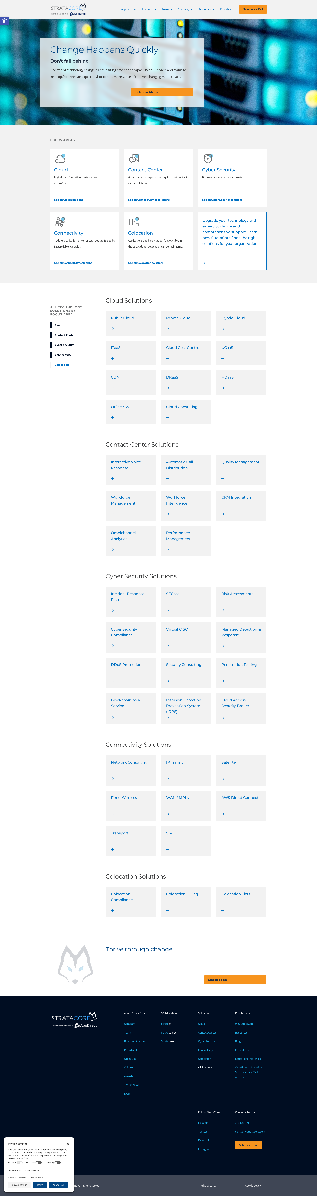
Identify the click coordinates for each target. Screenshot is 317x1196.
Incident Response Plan (127, 597)
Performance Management (178, 536)
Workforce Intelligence (176, 500)
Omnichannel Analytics (123, 536)
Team (165, 9)
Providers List (132, 1050)
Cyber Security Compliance (124, 632)
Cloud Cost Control (183, 347)
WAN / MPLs (177, 797)
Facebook (204, 1140)
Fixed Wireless (124, 797)
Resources (204, 9)
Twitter (202, 1131)
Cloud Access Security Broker (235, 703)
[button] (4, 21)
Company (183, 9)
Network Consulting (129, 762)
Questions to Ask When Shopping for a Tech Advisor (248, 1072)
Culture (128, 1067)
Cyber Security (64, 345)
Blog (238, 1041)
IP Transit (174, 762)
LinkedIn (203, 1123)
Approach (126, 9)
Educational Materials (248, 1059)
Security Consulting (183, 664)
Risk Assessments (237, 594)
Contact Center (65, 335)
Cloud (58, 325)
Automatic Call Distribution (179, 465)
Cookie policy (253, 1185)
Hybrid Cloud (233, 318)
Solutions (147, 9)
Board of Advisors (134, 1041)
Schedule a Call (253, 9)
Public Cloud (122, 318)
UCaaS (227, 347)
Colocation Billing (182, 894)
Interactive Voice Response (126, 465)
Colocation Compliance (122, 897)
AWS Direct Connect (240, 797)
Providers (225, 9)
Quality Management (240, 462)
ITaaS (116, 347)
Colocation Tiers (235, 894)
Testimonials (132, 1085)
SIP (169, 833)
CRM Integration (236, 497)
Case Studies (242, 1050)
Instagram (204, 1149)
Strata (166, 1024)
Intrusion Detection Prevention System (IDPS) (183, 706)
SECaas (172, 594)
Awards (128, 1076)
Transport (119, 833)
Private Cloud (178, 318)
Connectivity (63, 355)
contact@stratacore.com (250, 1131)
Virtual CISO (177, 629)
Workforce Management (123, 500)
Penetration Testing (239, 664)
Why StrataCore (244, 1024)
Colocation (62, 365)
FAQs (127, 1094)
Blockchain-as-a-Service (126, 703)
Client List (130, 1059)
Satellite (228, 762)
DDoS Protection (126, 664)
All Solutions (205, 1067)
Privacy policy (208, 1185)
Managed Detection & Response (241, 632)
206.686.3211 (243, 1123)
